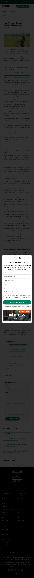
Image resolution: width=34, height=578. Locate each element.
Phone (4, 288)
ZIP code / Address (8, 280)
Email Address (6, 273)
